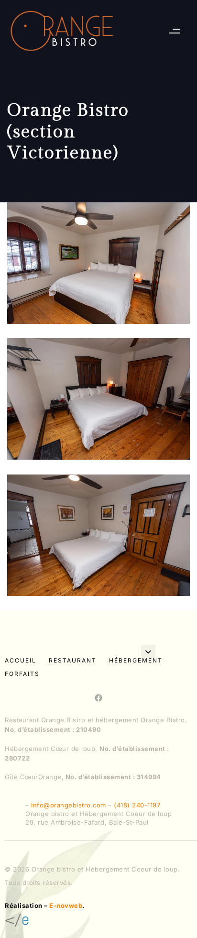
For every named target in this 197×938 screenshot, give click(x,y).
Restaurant (73, 660)
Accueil (20, 660)
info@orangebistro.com (68, 805)
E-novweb (65, 905)
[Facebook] (98, 698)
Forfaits (22, 673)
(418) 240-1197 (137, 805)
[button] (174, 31)
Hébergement (136, 660)
